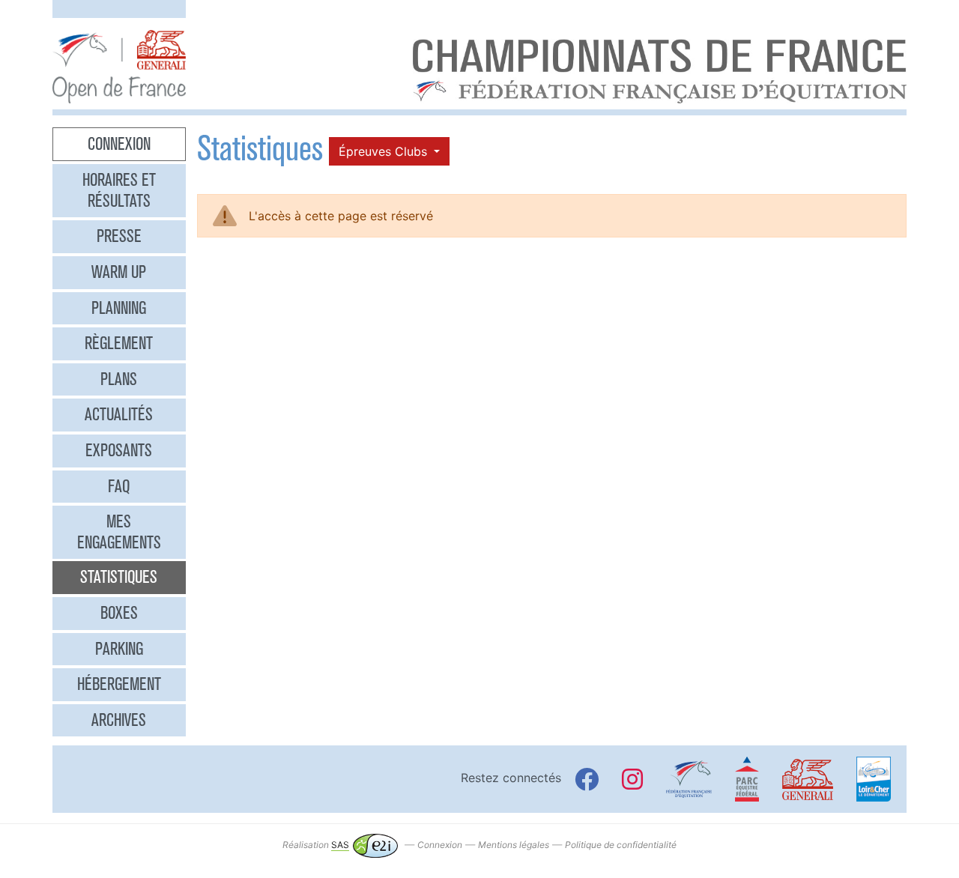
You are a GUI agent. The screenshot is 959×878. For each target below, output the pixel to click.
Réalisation (315, 844)
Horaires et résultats (119, 190)
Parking (119, 648)
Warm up (118, 271)
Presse (119, 235)
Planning (118, 307)
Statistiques (118, 576)
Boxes (119, 612)
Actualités (119, 414)
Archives (118, 719)
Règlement (119, 343)
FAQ (119, 486)
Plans (118, 379)
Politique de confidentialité (621, 844)
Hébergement (119, 683)
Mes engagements (119, 532)
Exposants (118, 450)
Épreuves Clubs (385, 151)
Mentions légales (513, 844)
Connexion (119, 143)
